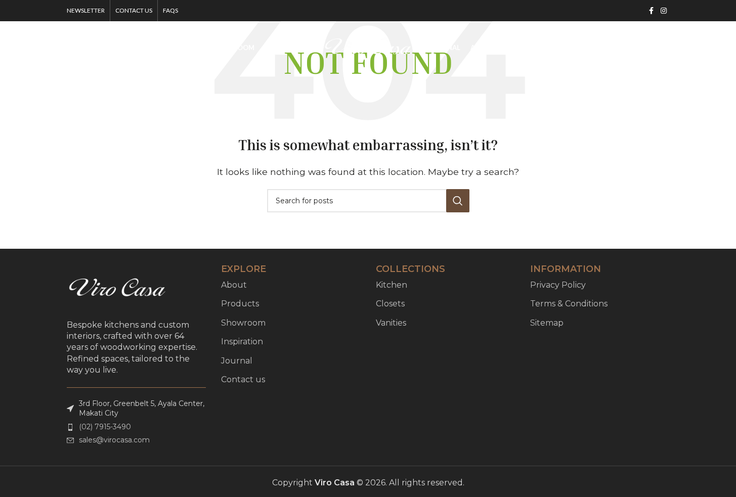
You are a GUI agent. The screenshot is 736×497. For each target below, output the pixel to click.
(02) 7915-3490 (105, 426)
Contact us (243, 379)
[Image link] (117, 288)
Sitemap (547, 323)
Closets (390, 303)
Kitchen (391, 285)
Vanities (391, 323)
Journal (236, 361)
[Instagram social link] (664, 11)
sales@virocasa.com (114, 439)
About (234, 285)
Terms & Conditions (569, 303)
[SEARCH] (457, 200)
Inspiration (242, 341)
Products (240, 303)
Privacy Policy (558, 285)
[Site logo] (368, 47)
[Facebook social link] (651, 11)
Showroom (243, 323)
